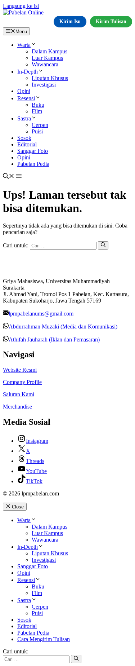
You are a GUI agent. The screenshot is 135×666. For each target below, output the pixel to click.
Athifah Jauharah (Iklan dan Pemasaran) (54, 339)
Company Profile (22, 382)
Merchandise (17, 406)
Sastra (24, 118)
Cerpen (40, 125)
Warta (24, 45)
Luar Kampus (47, 58)
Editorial (27, 144)
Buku (38, 105)
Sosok (24, 138)
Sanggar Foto (32, 151)
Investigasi (44, 84)
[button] (8, 177)
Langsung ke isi (21, 6)
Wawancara (45, 64)
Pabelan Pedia (33, 164)
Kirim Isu (70, 21)
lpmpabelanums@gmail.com (41, 313)
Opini (23, 91)
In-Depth (27, 72)
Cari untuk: (15, 651)
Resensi (26, 98)
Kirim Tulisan (111, 21)
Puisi (37, 131)
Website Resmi (20, 370)
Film (37, 111)
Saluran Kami (18, 394)
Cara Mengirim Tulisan (43, 639)
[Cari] (103, 245)
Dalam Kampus (49, 51)
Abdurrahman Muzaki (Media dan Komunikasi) (63, 326)
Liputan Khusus (50, 78)
